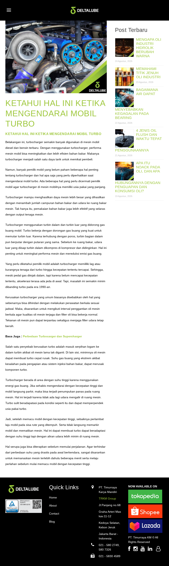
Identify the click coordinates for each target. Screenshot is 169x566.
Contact (54, 513)
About (53, 505)
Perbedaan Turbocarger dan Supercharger (52, 336)
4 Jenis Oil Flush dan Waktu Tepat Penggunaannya (138, 140)
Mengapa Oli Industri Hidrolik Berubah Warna (148, 47)
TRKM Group (107, 498)
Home (53, 497)
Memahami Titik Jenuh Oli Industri (148, 73)
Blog (52, 521)
